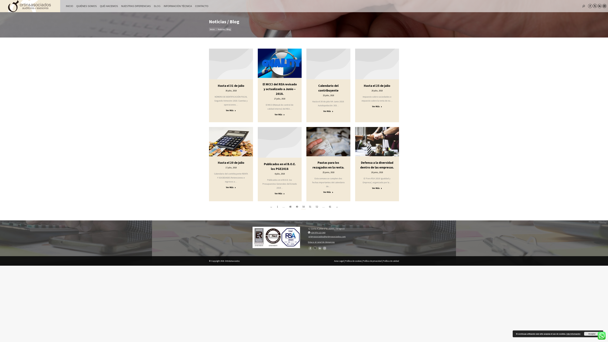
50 (303, 206)
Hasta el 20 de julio (231, 163)
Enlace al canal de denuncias (321, 242)
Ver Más (230, 110)
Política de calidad (391, 261)
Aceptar (592, 333)
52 (317, 206)
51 (310, 206)
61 (330, 206)
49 (297, 206)
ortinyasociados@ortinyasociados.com (327, 236)
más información (573, 334)
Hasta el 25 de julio (377, 86)
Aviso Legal (339, 261)
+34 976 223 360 (318, 232)
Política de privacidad (372, 261)
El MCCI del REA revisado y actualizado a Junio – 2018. (280, 89)
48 (290, 206)
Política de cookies (353, 261)
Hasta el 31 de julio (231, 86)
